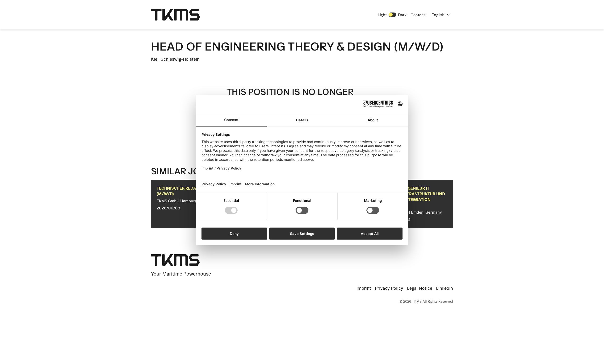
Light (382, 15)
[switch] (392, 15)
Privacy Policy (389, 288)
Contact (418, 15)
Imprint (364, 288)
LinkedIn (444, 288)
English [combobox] (438, 15)
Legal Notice (419, 288)
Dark (402, 15)
